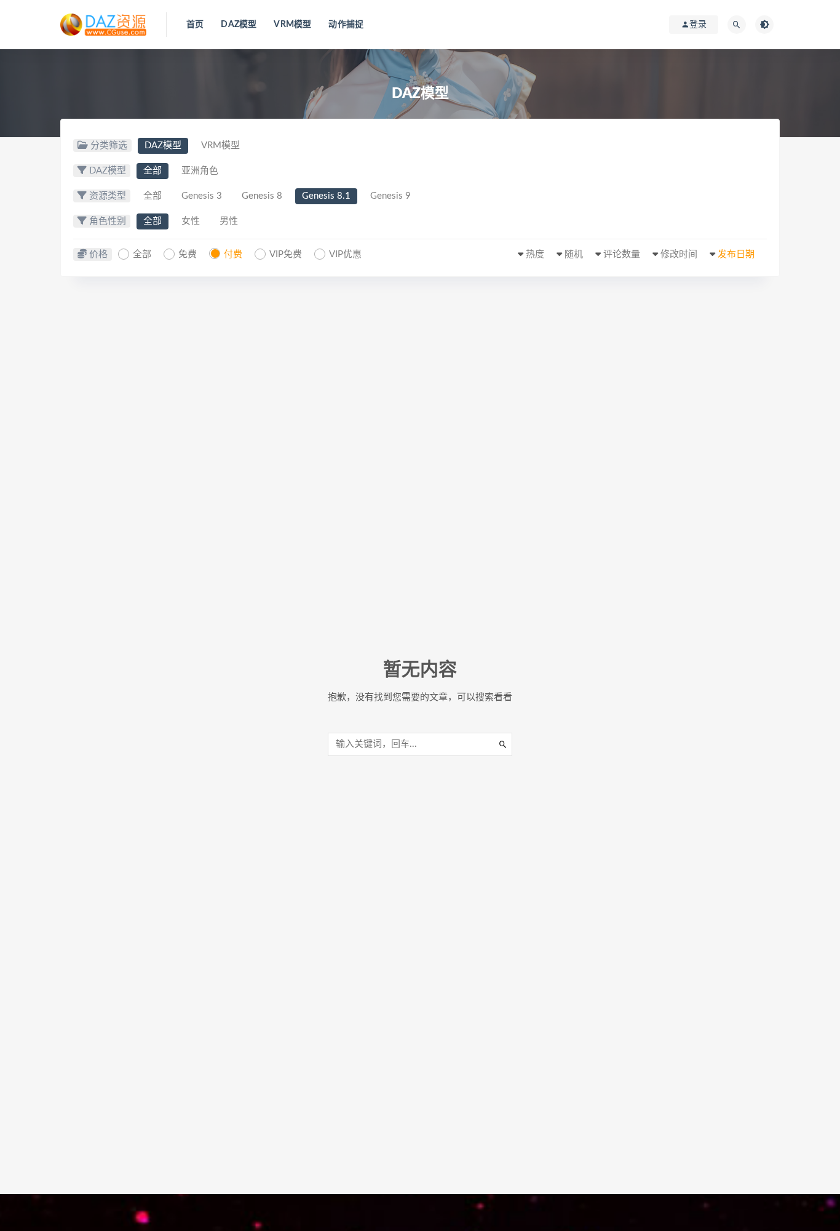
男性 (229, 221)
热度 (535, 254)
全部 (152, 170)
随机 (574, 254)
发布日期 (736, 254)
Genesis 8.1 (326, 196)
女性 (190, 221)
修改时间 (678, 254)
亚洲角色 (199, 170)
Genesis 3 (201, 196)
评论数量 (621, 254)
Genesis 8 (262, 196)
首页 (195, 24)
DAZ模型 (238, 24)
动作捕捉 (345, 24)
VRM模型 (292, 24)
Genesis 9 (390, 196)
